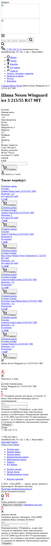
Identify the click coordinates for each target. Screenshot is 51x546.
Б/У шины (15, 67)
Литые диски (13, 472)
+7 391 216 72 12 (13, 49)
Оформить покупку (33, 505)
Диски (13, 61)
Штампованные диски (17, 474)
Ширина (5, 130)
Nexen (19, 86)
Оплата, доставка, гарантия (20, 73)
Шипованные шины (16, 459)
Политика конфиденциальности (16, 489)
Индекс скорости (9, 145)
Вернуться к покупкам (12, 505)
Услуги (10, 78)
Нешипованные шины (17, 457)
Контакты (11, 81)
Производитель (8, 120)
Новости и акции (15, 76)
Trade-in (14, 71)
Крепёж (14, 64)
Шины (13, 57)
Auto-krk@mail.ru (9, 442)
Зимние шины (14, 452)
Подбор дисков (14, 469)
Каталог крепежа (15, 479)
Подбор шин (13, 449)
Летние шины (13, 454)
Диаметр (5, 140)
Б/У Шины (12, 464)
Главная (5, 86)
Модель (4, 125)
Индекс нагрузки (9, 150)
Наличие (5, 115)
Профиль (5, 135)
